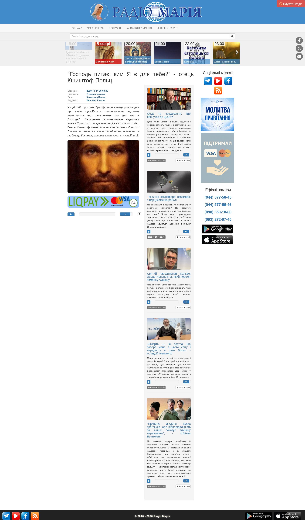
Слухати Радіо (292, 4)
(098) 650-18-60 (218, 212)
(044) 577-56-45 (218, 197)
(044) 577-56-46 (218, 204)
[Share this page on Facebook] (299, 40)
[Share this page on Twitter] (299, 48)
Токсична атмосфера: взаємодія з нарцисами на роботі (169, 198)
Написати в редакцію (139, 27)
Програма (76, 27)
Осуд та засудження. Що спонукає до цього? (169, 115)
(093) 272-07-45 (218, 219)
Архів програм (95, 27)
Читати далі (184, 160)
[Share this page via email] (299, 56)
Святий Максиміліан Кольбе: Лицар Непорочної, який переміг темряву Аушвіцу (169, 276)
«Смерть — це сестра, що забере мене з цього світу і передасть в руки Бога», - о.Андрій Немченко (169, 348)
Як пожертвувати (167, 27)
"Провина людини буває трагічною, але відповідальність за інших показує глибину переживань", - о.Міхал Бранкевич (169, 430)
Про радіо (115, 27)
